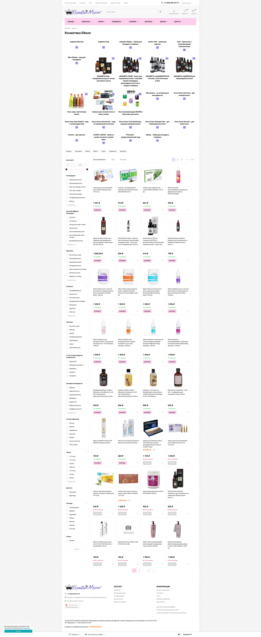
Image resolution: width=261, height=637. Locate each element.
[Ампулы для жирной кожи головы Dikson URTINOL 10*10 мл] (153, 175)
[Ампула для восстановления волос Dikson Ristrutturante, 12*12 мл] (103, 175)
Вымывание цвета (75, 262)
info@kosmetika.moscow (75, 601)
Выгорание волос (75, 258)
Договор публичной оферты (166, 607)
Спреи (103, 151)
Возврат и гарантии (163, 599)
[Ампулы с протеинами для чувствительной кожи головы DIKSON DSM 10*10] (128, 175)
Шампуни (123, 151)
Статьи (125, 3)
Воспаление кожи (75, 255)
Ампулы (68, 151)
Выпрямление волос (76, 241)
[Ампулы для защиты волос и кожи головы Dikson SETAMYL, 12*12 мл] (128, 479)
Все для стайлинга (120, 602)
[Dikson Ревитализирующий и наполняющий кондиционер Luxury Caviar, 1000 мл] (153, 529)
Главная (67, 28)
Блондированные (75, 290)
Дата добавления (99, 159)
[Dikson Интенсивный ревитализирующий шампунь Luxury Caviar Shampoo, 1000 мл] (178, 529)
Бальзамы (78, 151)
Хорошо (18, 631)
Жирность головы (75, 276)
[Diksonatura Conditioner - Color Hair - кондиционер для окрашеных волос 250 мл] (178, 378)
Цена (113, 159)
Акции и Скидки (115, 3)
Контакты (83, 3)
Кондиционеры (119, 596)
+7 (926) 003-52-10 (171, 3)
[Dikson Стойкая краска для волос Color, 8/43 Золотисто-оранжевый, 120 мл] (103, 529)
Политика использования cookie (167, 610)
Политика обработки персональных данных (171, 613)
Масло (96, 151)
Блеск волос (73, 228)
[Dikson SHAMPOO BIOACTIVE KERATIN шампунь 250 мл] (103, 428)
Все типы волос (74, 298)
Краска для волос (120, 593)
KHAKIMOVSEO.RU (95, 627)
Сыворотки (112, 151)
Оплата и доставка (70, 3)
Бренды (74, 28)
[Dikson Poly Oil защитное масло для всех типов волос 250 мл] (128, 428)
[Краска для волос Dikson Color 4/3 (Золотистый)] (128, 529)
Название (123, 159)
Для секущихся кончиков (77, 269)
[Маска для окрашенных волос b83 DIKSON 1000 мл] (153, 479)
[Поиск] (160, 11)
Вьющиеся (72, 305)
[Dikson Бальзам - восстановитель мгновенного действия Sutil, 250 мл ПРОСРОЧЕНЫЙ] (178, 175)
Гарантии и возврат (101, 3)
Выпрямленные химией (77, 301)
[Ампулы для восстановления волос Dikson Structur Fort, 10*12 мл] (178, 428)
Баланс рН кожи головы (77, 224)
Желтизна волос (74, 273)
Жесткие (72, 312)
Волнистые (73, 294)
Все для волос (118, 599)
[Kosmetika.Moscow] (88, 587)
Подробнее (26, 628)
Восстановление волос (77, 231)
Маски (88, 151)
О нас (90, 3)
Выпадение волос (75, 266)
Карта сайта (161, 602)
